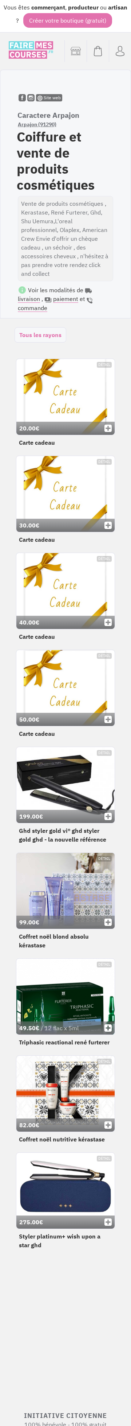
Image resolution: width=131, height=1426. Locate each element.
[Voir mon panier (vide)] (98, 51)
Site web (52, 97)
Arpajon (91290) (37, 124)
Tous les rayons (40, 335)
